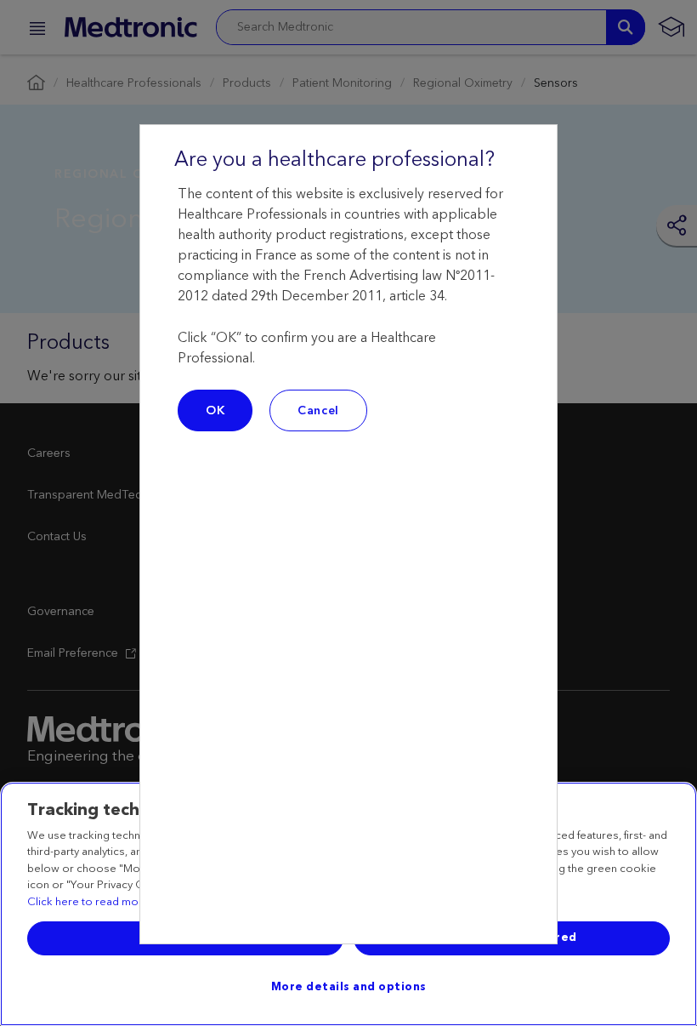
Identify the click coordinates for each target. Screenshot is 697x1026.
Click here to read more (88, 902)
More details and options (349, 987)
